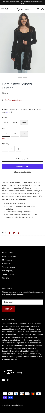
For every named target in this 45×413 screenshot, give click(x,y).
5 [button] (27, 75)
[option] (22, 43)
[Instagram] (8, 380)
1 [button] (8, 75)
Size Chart (6, 278)
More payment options (22, 172)
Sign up (8, 309)
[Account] (37, 8)
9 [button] (24, 77)
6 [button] (31, 75)
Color (4, 118)
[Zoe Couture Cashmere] (22, 9)
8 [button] (20, 77)
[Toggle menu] (2, 8)
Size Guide (6, 139)
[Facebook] (3, 380)
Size (3, 129)
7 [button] (36, 75)
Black (6, 123)
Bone (24, 123)
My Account (7, 260)
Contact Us (6, 263)
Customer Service (9, 256)
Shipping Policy (8, 274)
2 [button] (13, 75)
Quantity (5, 144)
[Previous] (2, 77)
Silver (15, 123)
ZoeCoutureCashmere (13, 100)
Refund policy (7, 271)
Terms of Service (8, 267)
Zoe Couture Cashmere (15, 405)
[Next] (42, 77)
